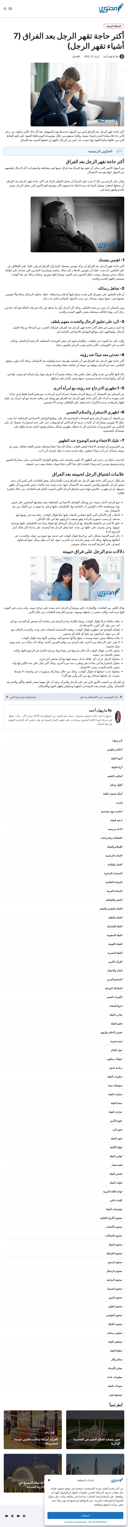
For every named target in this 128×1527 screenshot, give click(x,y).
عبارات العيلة (115, 1111)
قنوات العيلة (116, 1182)
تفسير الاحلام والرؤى (111, 1032)
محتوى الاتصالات (113, 1235)
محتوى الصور (115, 1297)
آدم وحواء (117, 740)
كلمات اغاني (116, 1200)
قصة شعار (116, 1164)
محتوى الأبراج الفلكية (111, 1217)
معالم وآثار (116, 1359)
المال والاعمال (114, 970)
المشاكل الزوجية (114, 26)
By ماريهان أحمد (110, 56)
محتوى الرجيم (115, 1262)
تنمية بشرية (116, 1041)
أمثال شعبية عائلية (112, 793)
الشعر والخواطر (114, 899)
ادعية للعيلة (116, 820)
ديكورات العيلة (114, 1076)
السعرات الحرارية (113, 873)
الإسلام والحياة (114, 846)
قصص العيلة (115, 1173)
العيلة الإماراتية (114, 926)
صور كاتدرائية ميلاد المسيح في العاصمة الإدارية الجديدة (38, 1485)
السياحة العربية (114, 890)
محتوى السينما (114, 1288)
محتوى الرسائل (114, 1271)
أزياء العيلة (116, 767)
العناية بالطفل (115, 917)
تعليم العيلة (116, 1023)
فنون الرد (117, 1129)
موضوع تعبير (115, 1394)
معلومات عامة (114, 1377)
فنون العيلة (116, 1138)
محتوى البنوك (115, 1244)
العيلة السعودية (114, 935)
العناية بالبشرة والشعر (110, 908)
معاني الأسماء (115, 1368)
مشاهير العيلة (115, 1341)
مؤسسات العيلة (114, 1209)
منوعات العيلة (115, 1385)
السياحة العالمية (114, 882)
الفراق (76, 56)
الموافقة (85, 1515)
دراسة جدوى (115, 1067)
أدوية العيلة (116, 758)
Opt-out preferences (98, 1521)
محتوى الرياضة (114, 1279)
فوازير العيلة (116, 1156)
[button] (49, 1480)
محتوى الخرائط (114, 1253)
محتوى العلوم (115, 1306)
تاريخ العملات (115, 1005)
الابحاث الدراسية (114, 855)
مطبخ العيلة (116, 1350)
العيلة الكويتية (115, 943)
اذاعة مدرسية (115, 829)
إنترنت (119, 802)
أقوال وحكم (116, 784)
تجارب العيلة (115, 1014)
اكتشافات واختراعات (111, 837)
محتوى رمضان (114, 1332)
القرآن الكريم (115, 961)
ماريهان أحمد (98, 710)
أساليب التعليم (114, 776)
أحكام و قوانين (114, 749)
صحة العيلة (116, 1103)
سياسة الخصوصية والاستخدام (75, 1521)
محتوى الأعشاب (114, 1226)
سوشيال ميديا (115, 1085)
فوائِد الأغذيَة (116, 1147)
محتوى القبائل (115, 1324)
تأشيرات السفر (114, 997)
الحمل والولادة (115, 864)
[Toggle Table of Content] (117, 151)
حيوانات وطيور (114, 1058)
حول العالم (116, 1050)
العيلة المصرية (115, 952)
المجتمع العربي (114, 979)
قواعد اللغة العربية (112, 1191)
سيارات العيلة (115, 1094)
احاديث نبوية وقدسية (111, 811)
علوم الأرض (116, 1120)
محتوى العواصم (114, 1315)
